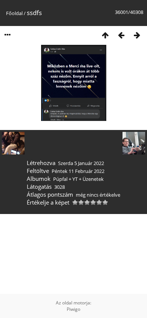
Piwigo (73, 309)
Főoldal (14, 13)
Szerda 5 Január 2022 (81, 163)
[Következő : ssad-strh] (137, 35)
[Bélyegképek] (105, 35)
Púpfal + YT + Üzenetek (78, 179)
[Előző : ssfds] (121, 35)
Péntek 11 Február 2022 (78, 171)
